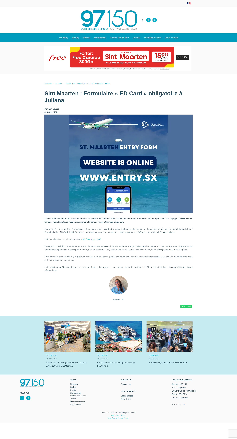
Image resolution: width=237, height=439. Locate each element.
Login (123, 415)
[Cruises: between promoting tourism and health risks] (118, 336)
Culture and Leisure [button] (119, 37)
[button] (142, 20)
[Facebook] (148, 20)
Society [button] (75, 37)
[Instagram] (154, 20)
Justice (136, 37)
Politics (86, 37)
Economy (74, 384)
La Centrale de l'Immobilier (184, 391)
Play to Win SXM (179, 394)
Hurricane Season (152, 37)
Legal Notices (171, 37)
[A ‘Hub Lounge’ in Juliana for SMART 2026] (170, 336)
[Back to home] (109, 20)
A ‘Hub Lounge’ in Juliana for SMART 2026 (168, 362)
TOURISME (51, 355)
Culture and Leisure (78, 396)
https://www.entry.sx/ (90, 239)
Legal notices (115, 415)
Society (73, 387)
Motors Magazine (180, 397)
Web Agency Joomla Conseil (118, 418)
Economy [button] (63, 37)
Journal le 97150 (179, 384)
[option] (91, 58)
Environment (100, 37)
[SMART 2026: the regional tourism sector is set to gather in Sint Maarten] (67, 336)
